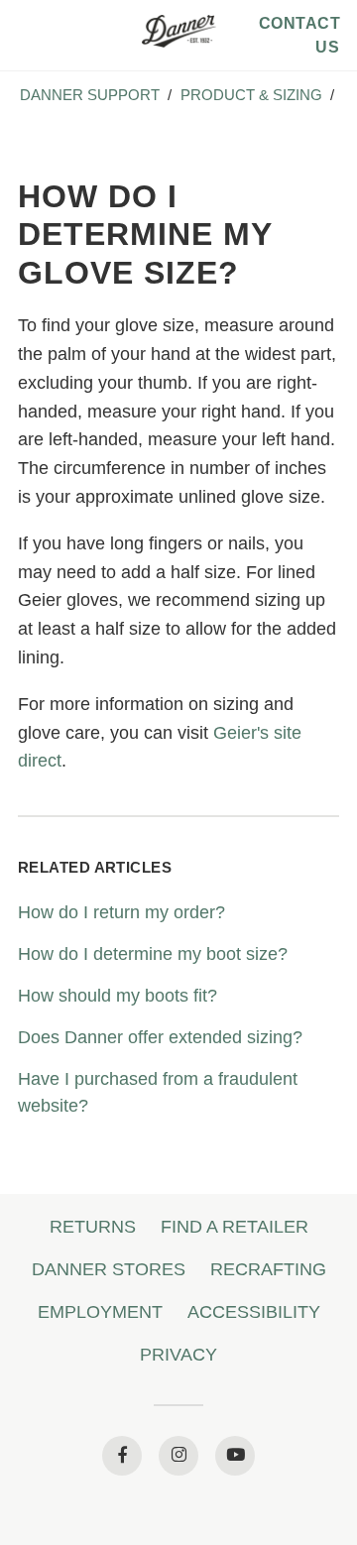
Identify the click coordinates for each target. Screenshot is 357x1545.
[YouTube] (235, 1456)
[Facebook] (122, 1456)
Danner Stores (108, 1269)
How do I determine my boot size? (153, 954)
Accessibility (253, 1312)
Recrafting (268, 1269)
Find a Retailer (234, 1227)
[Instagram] (178, 1456)
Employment (100, 1312)
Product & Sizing (251, 94)
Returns (93, 1227)
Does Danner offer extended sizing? (160, 1037)
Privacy (178, 1355)
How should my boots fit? (117, 996)
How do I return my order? (121, 912)
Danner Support (90, 94)
